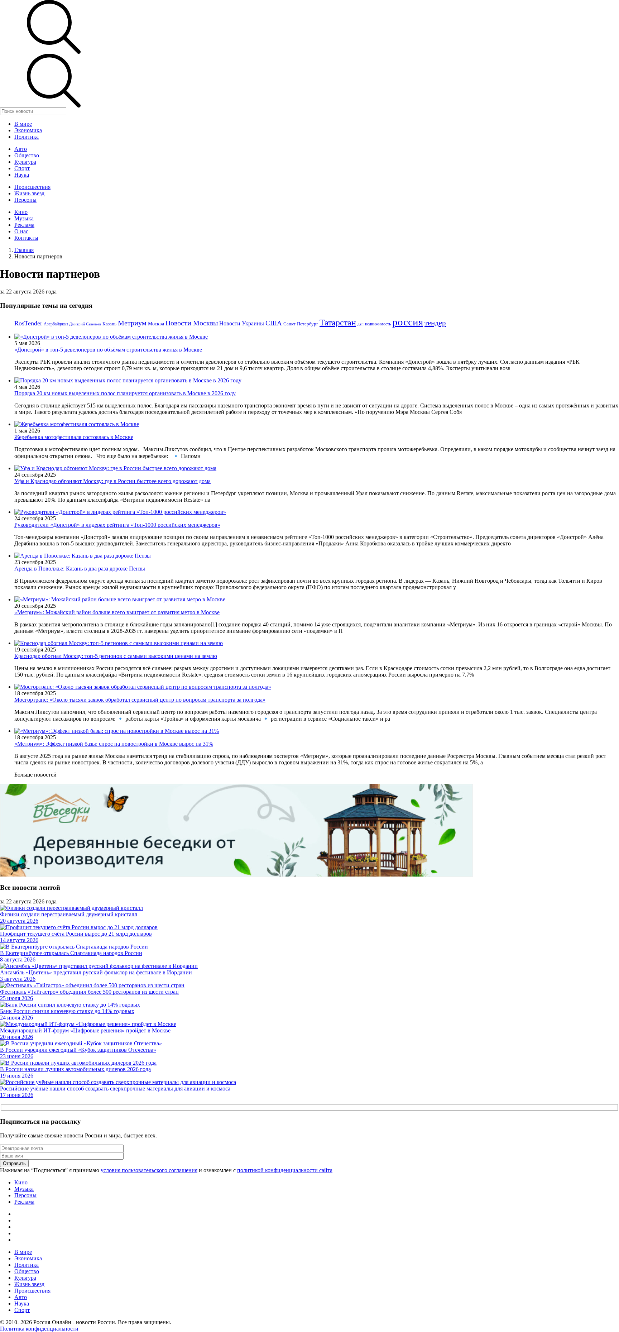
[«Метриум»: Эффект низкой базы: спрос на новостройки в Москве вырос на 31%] (116, 731)
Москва (156, 323)
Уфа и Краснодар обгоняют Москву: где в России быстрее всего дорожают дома (112, 481)
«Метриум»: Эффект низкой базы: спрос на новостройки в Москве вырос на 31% (113, 744)
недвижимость (378, 324)
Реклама (24, 225)
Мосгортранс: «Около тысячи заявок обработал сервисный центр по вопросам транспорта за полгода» (139, 700)
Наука (21, 175)
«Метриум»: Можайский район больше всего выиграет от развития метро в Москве (117, 612)
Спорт (22, 168)
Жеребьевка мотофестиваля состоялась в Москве (73, 437)
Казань (109, 323)
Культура (25, 162)
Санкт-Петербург (300, 323)
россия (407, 322)
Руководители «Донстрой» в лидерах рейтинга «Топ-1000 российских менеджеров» (117, 525)
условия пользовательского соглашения (149, 1170)
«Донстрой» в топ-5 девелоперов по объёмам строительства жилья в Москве (108, 350)
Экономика (28, 130)
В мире (23, 124)
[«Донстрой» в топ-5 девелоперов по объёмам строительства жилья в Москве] (111, 337)
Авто (20, 149)
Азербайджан (56, 323)
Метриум (132, 323)
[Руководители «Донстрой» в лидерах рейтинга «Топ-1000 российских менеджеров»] (120, 512)
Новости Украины (241, 323)
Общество (26, 155)
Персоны (25, 200)
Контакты (26, 238)
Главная (24, 250)
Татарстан (338, 322)
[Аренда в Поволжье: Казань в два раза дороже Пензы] (82, 556)
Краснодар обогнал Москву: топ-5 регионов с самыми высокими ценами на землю (115, 656)
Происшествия (32, 187)
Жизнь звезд (29, 193)
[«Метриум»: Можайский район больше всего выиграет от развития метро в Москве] (119, 599)
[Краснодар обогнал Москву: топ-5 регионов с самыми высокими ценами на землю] (118, 643)
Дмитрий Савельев (85, 324)
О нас (21, 231)
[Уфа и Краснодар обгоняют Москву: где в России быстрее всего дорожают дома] (115, 468)
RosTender (28, 323)
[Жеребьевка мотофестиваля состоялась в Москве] (76, 424)
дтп (361, 324)
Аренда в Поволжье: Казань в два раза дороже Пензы (79, 568)
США (273, 323)
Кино (21, 212)
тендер (435, 323)
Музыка (24, 218)
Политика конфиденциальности (39, 1329)
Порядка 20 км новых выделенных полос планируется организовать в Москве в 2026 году (125, 393)
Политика (26, 137)
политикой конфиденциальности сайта (284, 1170)
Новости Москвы (191, 323)
